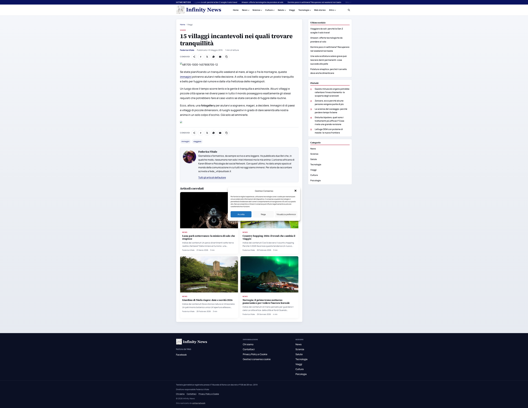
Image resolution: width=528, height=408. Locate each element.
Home (236, 10)
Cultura (269, 10)
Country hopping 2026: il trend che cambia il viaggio (269, 237)
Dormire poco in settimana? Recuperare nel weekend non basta (314, 2)
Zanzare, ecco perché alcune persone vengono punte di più (329, 102)
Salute (281, 10)
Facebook (181, 354)
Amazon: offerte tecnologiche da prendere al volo (262, 2)
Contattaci (249, 349)
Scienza (256, 10)
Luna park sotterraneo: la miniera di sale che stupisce (208, 237)
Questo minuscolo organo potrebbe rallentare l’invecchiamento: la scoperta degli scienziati (332, 92)
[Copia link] (226, 56)
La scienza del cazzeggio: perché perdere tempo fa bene (331, 111)
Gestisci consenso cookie (257, 359)
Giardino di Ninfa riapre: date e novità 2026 (207, 300)
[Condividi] (194, 56)
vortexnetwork (198, 403)
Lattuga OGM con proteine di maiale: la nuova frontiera (329, 131)
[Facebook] (200, 56)
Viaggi (292, 10)
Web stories (320, 10)
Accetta (241, 214)
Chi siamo (248, 344)
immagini (186, 76)
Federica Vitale (187, 50)
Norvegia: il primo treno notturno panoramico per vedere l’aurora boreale (266, 301)
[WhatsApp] (213, 56)
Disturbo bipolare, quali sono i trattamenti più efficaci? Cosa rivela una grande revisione (329, 121)
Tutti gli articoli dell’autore (212, 177)
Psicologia (315, 180)
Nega (263, 214)
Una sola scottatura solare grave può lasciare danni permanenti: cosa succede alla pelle (328, 60)
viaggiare (197, 141)
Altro (331, 10)
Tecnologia (303, 10)
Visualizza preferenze (286, 214)
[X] (207, 56)
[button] (295, 191)
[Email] (220, 56)
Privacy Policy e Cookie (255, 354)
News (244, 10)
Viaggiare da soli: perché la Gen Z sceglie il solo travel (215, 2)
